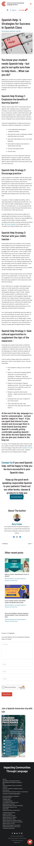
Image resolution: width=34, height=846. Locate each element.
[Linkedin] (20, 537)
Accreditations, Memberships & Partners (11, 780)
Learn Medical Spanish (7, 801)
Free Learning (6, 790)
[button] (7, 10)
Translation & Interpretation (9, 828)
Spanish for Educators (7, 814)
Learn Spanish (17, 578)
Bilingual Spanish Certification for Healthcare (12, 782)
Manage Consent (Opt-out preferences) (11, 810)
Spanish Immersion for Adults (9, 815)
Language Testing (6, 799)
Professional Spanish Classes (9, 812)
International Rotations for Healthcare (11, 796)
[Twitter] (14, 833)
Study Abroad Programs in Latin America (11, 826)
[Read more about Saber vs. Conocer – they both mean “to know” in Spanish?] (17, 565)
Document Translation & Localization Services (12, 788)
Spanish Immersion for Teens (9, 818)
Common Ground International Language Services (15, 4)
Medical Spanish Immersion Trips (10, 807)
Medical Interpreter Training (9, 804)
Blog (4, 784)
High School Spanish (5, 31)
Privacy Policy (6, 808)
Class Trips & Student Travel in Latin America (12, 785)
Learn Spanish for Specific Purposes (10, 802)
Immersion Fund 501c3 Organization (11, 793)
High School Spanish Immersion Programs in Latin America (15, 791)
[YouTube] (21, 833)
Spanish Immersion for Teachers (10, 817)
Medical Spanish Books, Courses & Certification (13, 805)
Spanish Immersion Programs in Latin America (12, 822)
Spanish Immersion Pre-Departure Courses (12, 820)
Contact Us (7, 462)
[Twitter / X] (17, 537)
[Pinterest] (19, 833)
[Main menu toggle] (30, 4)
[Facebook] (14, 537)
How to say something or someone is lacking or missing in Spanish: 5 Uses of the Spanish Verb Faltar (16, 615)
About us (4, 779)
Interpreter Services (7, 797)
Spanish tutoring (27, 448)
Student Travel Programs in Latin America (11, 825)
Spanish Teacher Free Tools (9, 823)
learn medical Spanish (16, 497)
